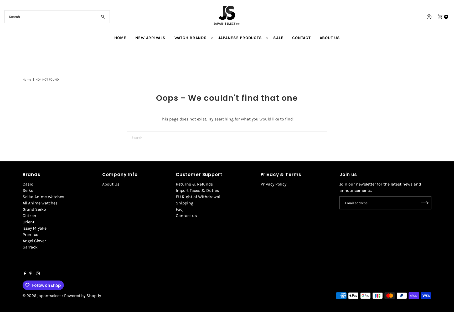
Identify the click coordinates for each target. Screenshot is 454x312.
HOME (120, 37)
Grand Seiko (34, 209)
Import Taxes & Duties (197, 190)
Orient (28, 221)
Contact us (186, 215)
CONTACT (301, 37)
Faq (179, 209)
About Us (110, 184)
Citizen (29, 215)
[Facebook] (25, 274)
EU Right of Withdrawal (198, 196)
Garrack (30, 247)
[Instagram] (38, 274)
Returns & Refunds (194, 184)
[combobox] (57, 16)
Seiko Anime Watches (43, 196)
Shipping (184, 202)
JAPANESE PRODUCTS (240, 37)
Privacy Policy (273, 184)
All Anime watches (40, 202)
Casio (28, 184)
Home (27, 79)
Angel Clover (34, 240)
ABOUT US (330, 37)
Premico (30, 234)
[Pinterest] (30, 274)
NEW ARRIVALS (150, 37)
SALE (278, 37)
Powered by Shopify (82, 295)
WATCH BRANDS (190, 37)
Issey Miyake (35, 228)
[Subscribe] (424, 202)
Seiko (28, 190)
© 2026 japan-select (42, 295)
